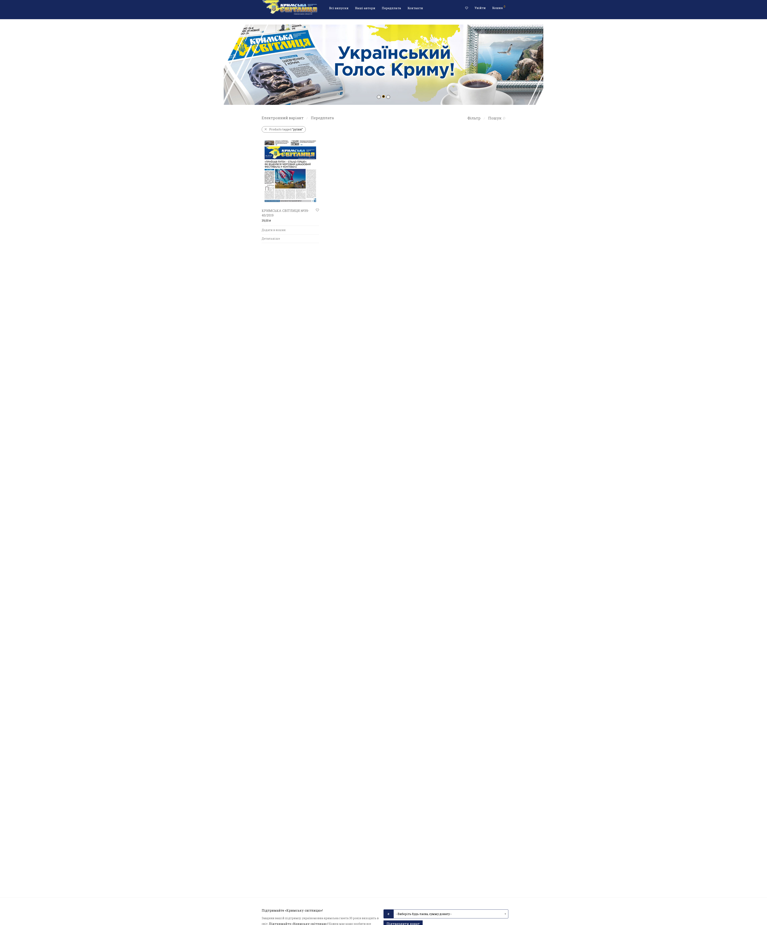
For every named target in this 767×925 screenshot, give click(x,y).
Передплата (391, 8)
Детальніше (271, 238)
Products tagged (286, 129)
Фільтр (474, 118)
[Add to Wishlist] (317, 210)
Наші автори (365, 8)
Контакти (415, 8)
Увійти (480, 8)
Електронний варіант (283, 117)
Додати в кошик (274, 230)
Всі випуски (339, 8)
